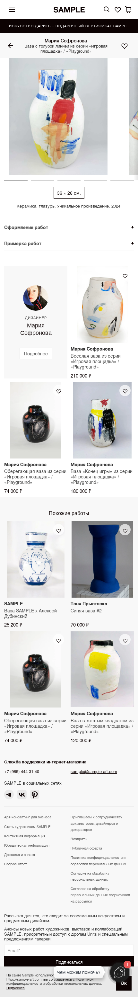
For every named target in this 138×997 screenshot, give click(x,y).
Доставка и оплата (19, 854)
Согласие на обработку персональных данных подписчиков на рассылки (100, 894)
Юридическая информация (26, 845)
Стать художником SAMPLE (27, 826)
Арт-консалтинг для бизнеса (27, 816)
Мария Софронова (66, 40)
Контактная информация (24, 835)
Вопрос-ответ (15, 863)
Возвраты (79, 838)
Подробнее (15, 987)
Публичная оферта (86, 847)
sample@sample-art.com (94, 771)
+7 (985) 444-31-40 (21, 771)
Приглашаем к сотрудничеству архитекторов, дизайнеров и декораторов (96, 823)
